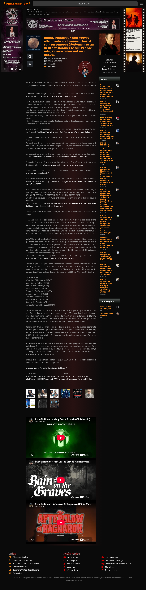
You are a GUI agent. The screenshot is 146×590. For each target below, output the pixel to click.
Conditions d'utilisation (23, 560)
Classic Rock (72, 570)
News (36, 10)
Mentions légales (20, 557)
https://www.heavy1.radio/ (37, 173)
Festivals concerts (112, 570)
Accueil (29, 10)
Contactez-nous (20, 566)
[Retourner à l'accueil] (17, 3)
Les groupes (72, 557)
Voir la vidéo (51, 66)
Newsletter (17, 573)
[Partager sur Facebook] (30, 56)
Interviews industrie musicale (118, 563)
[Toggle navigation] (141, 3)
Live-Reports (72, 560)
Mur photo (110, 567)
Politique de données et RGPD (26, 563)
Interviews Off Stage (114, 560)
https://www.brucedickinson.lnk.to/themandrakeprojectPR (51, 96)
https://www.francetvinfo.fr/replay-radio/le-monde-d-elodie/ (66, 132)
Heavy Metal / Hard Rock (109, 72)
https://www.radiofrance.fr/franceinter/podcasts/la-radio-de (61, 156)
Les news (71, 567)
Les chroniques (73, 563)
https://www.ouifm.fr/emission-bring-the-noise (63, 165)
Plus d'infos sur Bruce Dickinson (109, 67)
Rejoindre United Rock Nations (26, 570)
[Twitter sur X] (30, 64)
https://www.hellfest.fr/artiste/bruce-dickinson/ (46, 368)
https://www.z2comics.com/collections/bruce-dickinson (50, 258)
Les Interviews (112, 557)
